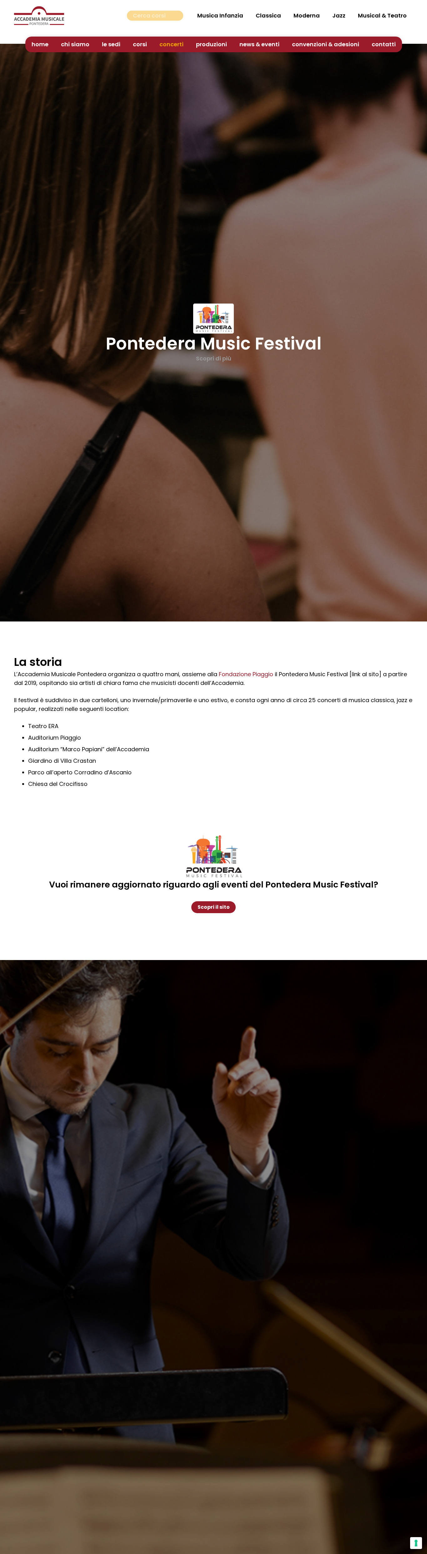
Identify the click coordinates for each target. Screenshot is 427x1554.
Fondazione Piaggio (246, 674)
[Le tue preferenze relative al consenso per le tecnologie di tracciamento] (416, 1543)
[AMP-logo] (39, 15)
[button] (150, 44)
